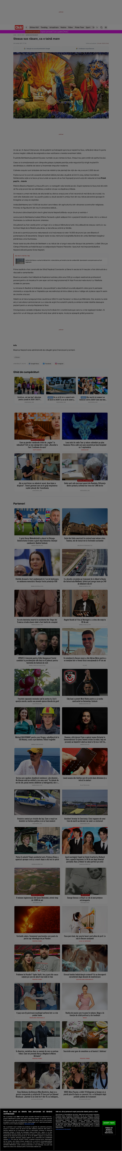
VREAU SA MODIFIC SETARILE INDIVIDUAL (109, 1130)
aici (9, 1139)
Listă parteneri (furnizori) (63, 1129)
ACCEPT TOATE (109, 1123)
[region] (61, 1129)
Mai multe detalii (29, 1124)
